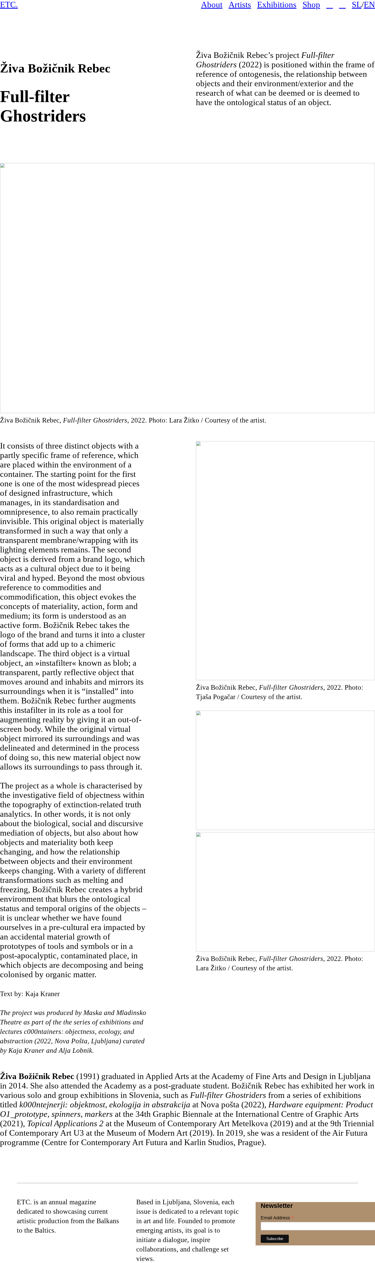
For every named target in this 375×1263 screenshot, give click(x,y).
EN (369, 4)
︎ (342, 4)
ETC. (9, 4)
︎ (329, 4)
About (211, 4)
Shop (311, 4)
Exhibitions (276, 4)
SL (356, 4)
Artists (240, 4)
